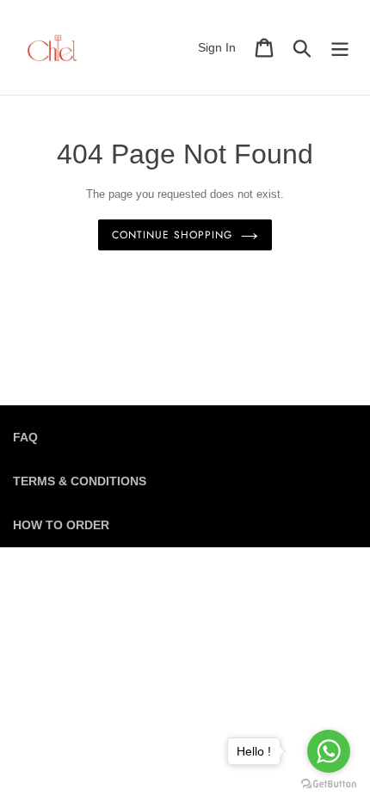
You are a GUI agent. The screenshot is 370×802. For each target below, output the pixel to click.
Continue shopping (171, 235)
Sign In (221, 47)
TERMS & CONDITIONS (79, 481)
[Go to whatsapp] (328, 751)
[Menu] (340, 47)
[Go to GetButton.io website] (328, 784)
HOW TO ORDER (61, 525)
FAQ (25, 437)
